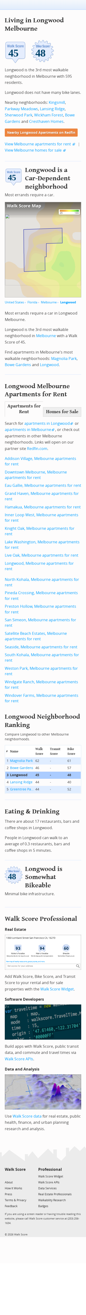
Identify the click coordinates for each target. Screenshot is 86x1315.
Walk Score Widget (57, 989)
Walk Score (15, 1169)
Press (8, 1194)
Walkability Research (52, 1200)
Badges (43, 1206)
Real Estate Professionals (55, 1194)
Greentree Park (22, 789)
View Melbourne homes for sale (33, 150)
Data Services (47, 1188)
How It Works (13, 1188)
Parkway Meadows (21, 109)
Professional (50, 1169)
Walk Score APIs (19, 1059)
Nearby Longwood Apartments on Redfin (41, 133)
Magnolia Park (64, 358)
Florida (32, 302)
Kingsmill (57, 102)
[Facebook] (15, 1176)
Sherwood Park (18, 115)
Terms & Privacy (15, 1200)
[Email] (22, 1176)
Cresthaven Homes (46, 121)
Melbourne (49, 302)
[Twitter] (7, 1176)
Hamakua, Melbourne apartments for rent (43, 507)
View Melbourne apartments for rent (38, 144)
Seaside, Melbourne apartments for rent (41, 647)
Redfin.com (37, 448)
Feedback (11, 1206)
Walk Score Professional (41, 919)
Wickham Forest (48, 115)
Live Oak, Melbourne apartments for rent (41, 555)
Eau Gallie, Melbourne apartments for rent (43, 485)
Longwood (68, 302)
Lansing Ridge (52, 109)
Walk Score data (27, 1116)
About (9, 1182)
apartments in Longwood (47, 423)
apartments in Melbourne (28, 429)
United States (14, 302)
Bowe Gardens (18, 365)
